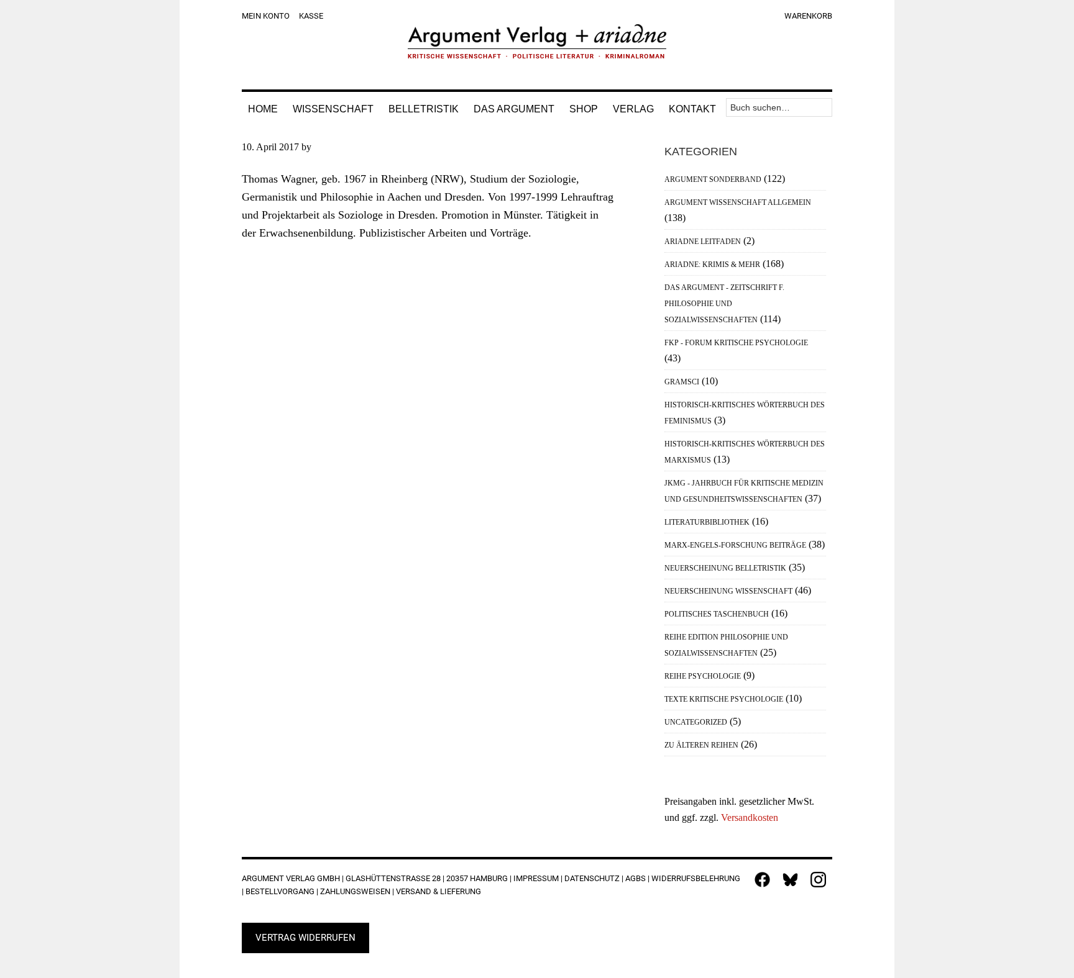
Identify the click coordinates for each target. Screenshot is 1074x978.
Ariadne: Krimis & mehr (712, 264)
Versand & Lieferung (438, 891)
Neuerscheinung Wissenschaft (728, 591)
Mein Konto (266, 15)
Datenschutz (592, 878)
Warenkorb (808, 15)
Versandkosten (749, 817)
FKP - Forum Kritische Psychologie (736, 342)
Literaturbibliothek (707, 522)
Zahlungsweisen (355, 891)
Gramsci (681, 382)
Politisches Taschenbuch (716, 614)
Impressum (536, 878)
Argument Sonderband (712, 179)
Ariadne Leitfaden (702, 241)
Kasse (311, 15)
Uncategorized (695, 722)
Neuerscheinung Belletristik (725, 568)
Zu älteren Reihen (701, 745)
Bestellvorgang (280, 891)
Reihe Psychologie (702, 676)
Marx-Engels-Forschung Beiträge (735, 545)
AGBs (635, 878)
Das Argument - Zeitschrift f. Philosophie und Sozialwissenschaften (724, 303)
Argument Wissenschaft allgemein (737, 202)
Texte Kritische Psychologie (723, 699)
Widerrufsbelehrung (695, 878)
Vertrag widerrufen (305, 937)
